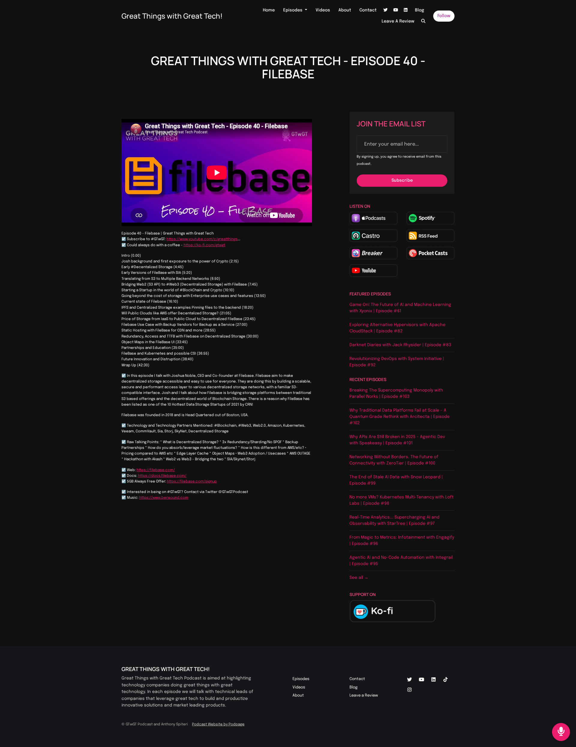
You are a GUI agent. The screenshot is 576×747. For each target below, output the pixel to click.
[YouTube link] (396, 10)
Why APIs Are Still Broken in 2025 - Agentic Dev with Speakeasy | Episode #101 (397, 440)
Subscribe (402, 180)
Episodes (293, 10)
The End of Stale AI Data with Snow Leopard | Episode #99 (396, 480)
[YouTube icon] (421, 680)
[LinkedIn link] (406, 10)
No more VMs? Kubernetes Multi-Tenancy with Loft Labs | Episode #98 (402, 500)
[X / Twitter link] (386, 10)
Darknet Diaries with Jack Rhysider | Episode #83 (400, 345)
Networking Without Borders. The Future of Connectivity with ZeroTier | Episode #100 (394, 460)
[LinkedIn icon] (433, 680)
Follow (443, 16)
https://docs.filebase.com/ (162, 476)
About (344, 10)
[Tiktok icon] (445, 680)
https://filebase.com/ (155, 470)
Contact (367, 10)
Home (269, 10)
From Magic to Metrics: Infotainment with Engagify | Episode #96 (402, 540)
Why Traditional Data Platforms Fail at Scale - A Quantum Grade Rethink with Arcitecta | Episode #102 (400, 416)
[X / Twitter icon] (409, 680)
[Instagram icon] (409, 690)
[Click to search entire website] (423, 21)
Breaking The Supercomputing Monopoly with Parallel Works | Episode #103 (396, 393)
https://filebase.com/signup (192, 481)
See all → (359, 578)
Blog (419, 10)
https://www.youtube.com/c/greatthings (202, 239)
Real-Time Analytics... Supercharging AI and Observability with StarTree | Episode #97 (395, 520)
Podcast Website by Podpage (218, 724)
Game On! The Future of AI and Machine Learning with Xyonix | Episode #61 (400, 308)
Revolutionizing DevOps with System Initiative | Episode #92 (397, 362)
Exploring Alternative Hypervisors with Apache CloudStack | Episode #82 (398, 328)
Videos (323, 10)
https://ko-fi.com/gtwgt (204, 245)
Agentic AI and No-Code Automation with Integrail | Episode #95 (401, 560)
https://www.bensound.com (163, 498)
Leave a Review (398, 21)
